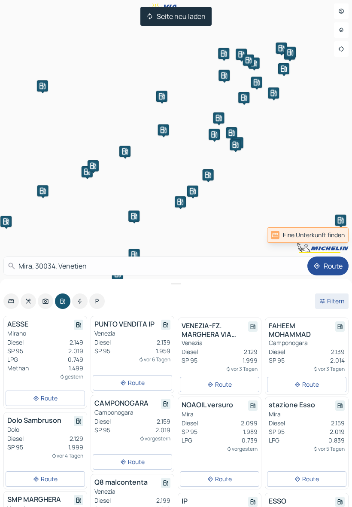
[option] (11, 301)
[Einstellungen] (341, 30)
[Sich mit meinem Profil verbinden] (341, 11)
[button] (42, 86)
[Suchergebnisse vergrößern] (176, 283)
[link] (330, 235)
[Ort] (341, 49)
